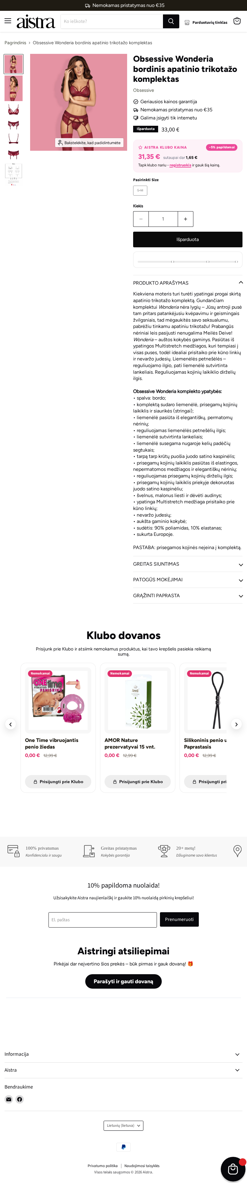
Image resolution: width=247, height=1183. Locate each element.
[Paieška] (171, 21)
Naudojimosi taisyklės (141, 1166)
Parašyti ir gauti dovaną (123, 981)
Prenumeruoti (179, 919)
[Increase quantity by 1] (185, 219)
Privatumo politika (103, 1166)
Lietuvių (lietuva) (120, 1125)
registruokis (180, 165)
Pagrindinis (15, 42)
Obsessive (143, 90)
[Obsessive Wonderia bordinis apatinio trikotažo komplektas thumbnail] (13, 64)
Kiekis (138, 206)
